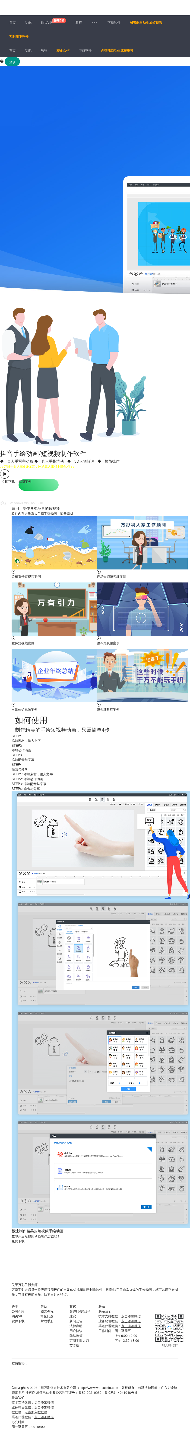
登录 (12, 61)
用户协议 (76, 1330)
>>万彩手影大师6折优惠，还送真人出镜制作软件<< (37, 466)
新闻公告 (76, 1321)
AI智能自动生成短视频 (146, 22)
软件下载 (18, 1321)
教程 (79, 22)
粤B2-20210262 (89, 1392)
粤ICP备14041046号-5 (120, 1392)
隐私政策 (76, 1335)
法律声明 (76, 1325)
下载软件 (114, 22)
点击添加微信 (131, 1316)
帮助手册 (47, 1321)
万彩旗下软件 (19, 36)
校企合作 (63, 50)
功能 (28, 22)
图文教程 (47, 1311)
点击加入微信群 (36, 1412)
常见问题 (47, 1316)
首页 (12, 22)
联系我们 (104, 1311)
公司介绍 (18, 1311)
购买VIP (46, 22)
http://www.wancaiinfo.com (98, 1387)
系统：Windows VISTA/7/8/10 (21, 502)
